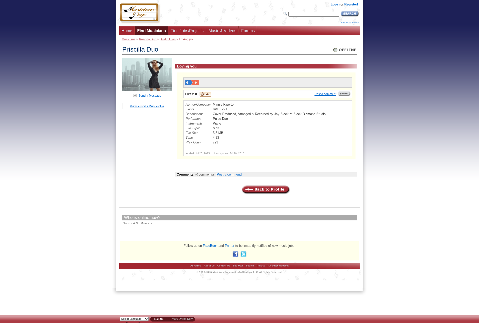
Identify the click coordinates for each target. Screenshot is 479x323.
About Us (209, 265)
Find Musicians (151, 31)
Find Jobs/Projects (187, 31)
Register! (351, 4)
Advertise (195, 265)
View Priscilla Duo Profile (147, 106)
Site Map (238, 265)
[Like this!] (205, 94)
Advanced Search (350, 22)
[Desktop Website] (278, 265)
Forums (248, 31)
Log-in (335, 4)
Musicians (128, 39)
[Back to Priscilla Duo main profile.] (147, 90)
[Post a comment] (229, 174)
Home (126, 31)
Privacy (261, 265)
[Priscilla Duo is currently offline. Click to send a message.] (345, 52)
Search (250, 265)
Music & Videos (222, 31)
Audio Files (168, 39)
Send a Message (149, 95)
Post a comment (325, 94)
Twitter (229, 246)
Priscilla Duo (147, 39)
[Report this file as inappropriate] (344, 95)
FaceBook (210, 246)
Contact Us (223, 265)
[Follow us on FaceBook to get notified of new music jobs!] (236, 256)
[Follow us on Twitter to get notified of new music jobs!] (243, 256)
